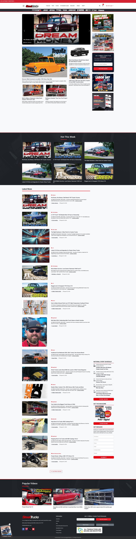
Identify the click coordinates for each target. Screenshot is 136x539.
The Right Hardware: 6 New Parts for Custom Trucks (97, 160)
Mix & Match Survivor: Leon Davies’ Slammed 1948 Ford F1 (66, 268)
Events (57, 5)
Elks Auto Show (99, 387)
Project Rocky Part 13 (27, 507)
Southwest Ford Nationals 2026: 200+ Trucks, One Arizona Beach (67, 352)
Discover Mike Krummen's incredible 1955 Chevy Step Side (37, 79)
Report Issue (85, 524)
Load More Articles (56, 471)
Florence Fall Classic (101, 382)
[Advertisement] (104, 350)
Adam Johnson (55, 203)
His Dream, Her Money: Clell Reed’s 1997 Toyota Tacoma (36, 159)
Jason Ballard (54, 325)
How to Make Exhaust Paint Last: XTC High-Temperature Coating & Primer (70, 303)
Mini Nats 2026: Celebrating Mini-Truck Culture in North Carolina (67, 320)
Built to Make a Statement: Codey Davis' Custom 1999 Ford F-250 (32, 99)
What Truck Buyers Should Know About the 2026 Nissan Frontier (79, 60)
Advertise (58, 518)
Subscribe (72, 5)
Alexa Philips (54, 358)
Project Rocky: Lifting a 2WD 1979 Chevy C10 (62, 456)
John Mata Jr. (54, 255)
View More (103, 399)
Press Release (58, 530)
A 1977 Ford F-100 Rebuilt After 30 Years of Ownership (67, 159)
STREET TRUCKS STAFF (56, 291)
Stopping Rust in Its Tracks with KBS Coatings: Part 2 (64, 439)
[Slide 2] (68, 509)
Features (48, 5)
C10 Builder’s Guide (64, 5)
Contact (57, 521)
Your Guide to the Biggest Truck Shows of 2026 (63, 404)
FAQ (57, 523)
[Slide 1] (65, 509)
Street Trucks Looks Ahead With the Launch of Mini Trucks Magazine (68, 370)
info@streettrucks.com (26, 525)
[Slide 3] (70, 509)
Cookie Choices (105, 524)
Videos (78, 5)
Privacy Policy (58, 532)
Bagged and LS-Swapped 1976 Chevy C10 (95, 181)
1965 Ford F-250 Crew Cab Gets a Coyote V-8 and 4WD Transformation (79, 81)
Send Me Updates (103, 68)
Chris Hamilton (55, 220)
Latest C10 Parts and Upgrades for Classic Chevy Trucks (36, 182)
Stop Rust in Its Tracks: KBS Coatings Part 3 (62, 421)
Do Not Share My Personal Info (62, 525)
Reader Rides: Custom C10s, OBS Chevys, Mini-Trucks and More (67, 387)
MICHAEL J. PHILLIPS (56, 274)
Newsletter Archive (59, 528)
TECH (53, 5)
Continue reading (49, 82)
